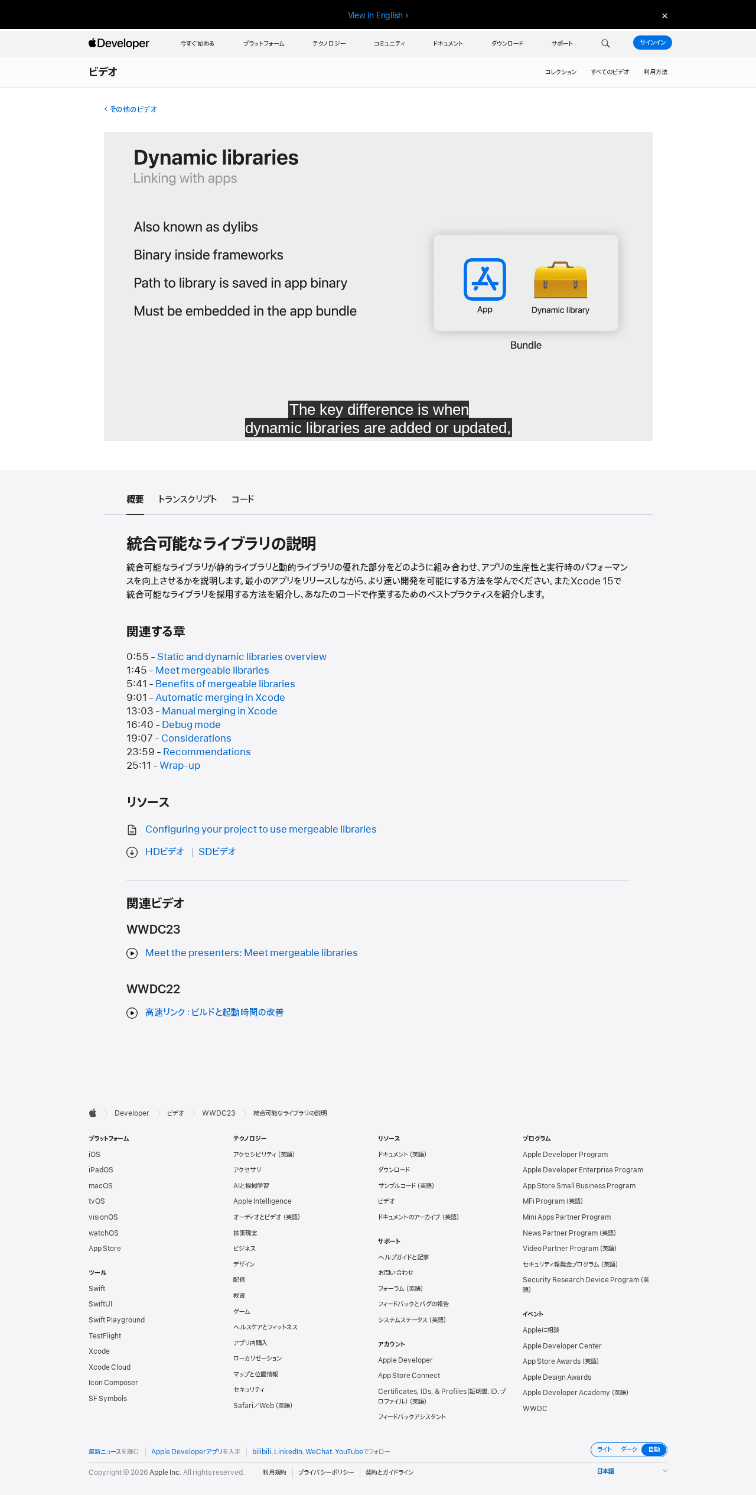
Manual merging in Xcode (220, 711)
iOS (94, 1154)
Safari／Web (253, 1406)
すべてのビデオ (610, 72)
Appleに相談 (541, 1330)
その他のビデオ (133, 110)
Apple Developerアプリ (187, 1452)
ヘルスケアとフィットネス (265, 1327)
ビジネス (244, 1248)
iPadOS (101, 1170)
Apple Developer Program (565, 1154)
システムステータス (403, 1320)
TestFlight (105, 1336)
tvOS (97, 1201)
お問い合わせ (396, 1273)
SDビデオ (217, 852)
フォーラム (391, 1289)
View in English (375, 15)
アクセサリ (247, 1170)
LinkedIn (288, 1452)
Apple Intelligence (262, 1201)
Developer (132, 1113)
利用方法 (655, 72)
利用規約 (274, 1472)
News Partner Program (560, 1233)
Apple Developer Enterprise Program (583, 1170)
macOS (101, 1186)
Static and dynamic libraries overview (242, 657)
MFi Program (544, 1201)
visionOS (103, 1217)
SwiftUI (100, 1304)
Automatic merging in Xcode (220, 698)
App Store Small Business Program (579, 1186)
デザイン (244, 1264)
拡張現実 (245, 1233)
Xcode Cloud (110, 1367)
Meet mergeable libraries (212, 671)
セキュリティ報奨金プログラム (561, 1264)
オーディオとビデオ (257, 1217)
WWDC (535, 1409)
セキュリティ (249, 1390)
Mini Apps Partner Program (567, 1217)
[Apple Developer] (120, 44)
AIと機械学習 (251, 1186)
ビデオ (104, 73)
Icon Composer (113, 1383)
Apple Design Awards (557, 1377)
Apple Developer (405, 1360)
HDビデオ (164, 852)
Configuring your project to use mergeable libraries (261, 830)
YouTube (349, 1452)
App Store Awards (552, 1361)
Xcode (99, 1351)
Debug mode (191, 725)
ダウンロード (394, 1170)
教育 (239, 1296)
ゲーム (241, 1312)
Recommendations (207, 752)
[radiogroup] (629, 1449)
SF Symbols (108, 1399)
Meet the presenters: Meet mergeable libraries (251, 953)
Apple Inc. (165, 1472)
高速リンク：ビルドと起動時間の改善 (214, 1013)
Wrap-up (179, 766)
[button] (606, 44)
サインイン (653, 42)
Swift (97, 1289)
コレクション (560, 72)
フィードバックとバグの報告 (413, 1304)
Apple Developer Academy (566, 1393)
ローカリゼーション (257, 1358)
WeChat (318, 1452)
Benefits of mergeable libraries (225, 684)
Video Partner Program (560, 1248)
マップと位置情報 (255, 1374)
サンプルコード (397, 1186)
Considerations (196, 739)
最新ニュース (105, 1452)
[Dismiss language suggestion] (663, 15)
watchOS (104, 1233)
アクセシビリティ (254, 1154)
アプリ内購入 (250, 1343)
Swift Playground (117, 1320)
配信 (239, 1280)
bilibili (261, 1452)
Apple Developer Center (562, 1346)
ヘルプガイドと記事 (403, 1257)
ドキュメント (393, 1154)
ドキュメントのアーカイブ (409, 1217)
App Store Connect (409, 1376)
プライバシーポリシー (326, 1472)
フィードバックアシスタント (412, 1417)
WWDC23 (219, 1113)
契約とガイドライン (389, 1472)
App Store (105, 1248)
